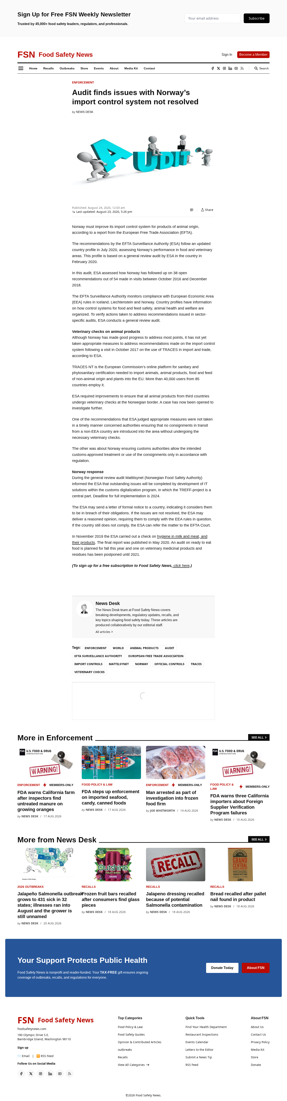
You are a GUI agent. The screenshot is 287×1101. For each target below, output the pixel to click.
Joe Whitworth (162, 811)
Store (254, 1057)
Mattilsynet (119, 664)
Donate (256, 1065)
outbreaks (125, 1050)
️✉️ (23, 1056)
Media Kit (257, 1050)
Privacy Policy (260, 1042)
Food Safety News (148, 1095)
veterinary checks (89, 672)
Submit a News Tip (199, 1057)
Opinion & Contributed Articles (139, 1042)
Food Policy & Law (97, 784)
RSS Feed (192, 1065)
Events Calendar (197, 1042)
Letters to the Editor (199, 1050)
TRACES (196, 664)
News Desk (84, 112)
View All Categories (131, 1065)
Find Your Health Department (206, 1027)
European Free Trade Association (155, 656)
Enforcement (83, 82)
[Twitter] (218, 68)
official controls (169, 664)
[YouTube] (236, 68)
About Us (257, 1027)
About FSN (256, 968)
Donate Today (222, 968)
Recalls (89, 886)
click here (181, 566)
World (118, 648)
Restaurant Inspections (202, 1034)
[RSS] (242, 68)
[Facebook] (213, 68)
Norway (141, 664)
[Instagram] (224, 68)
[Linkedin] (230, 68)
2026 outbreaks (30, 886)
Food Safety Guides (131, 1034)
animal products (144, 648)
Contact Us (258, 1034)
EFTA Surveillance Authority (98, 656)
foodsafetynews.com (31, 1029)
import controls (88, 664)
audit (169, 648)
